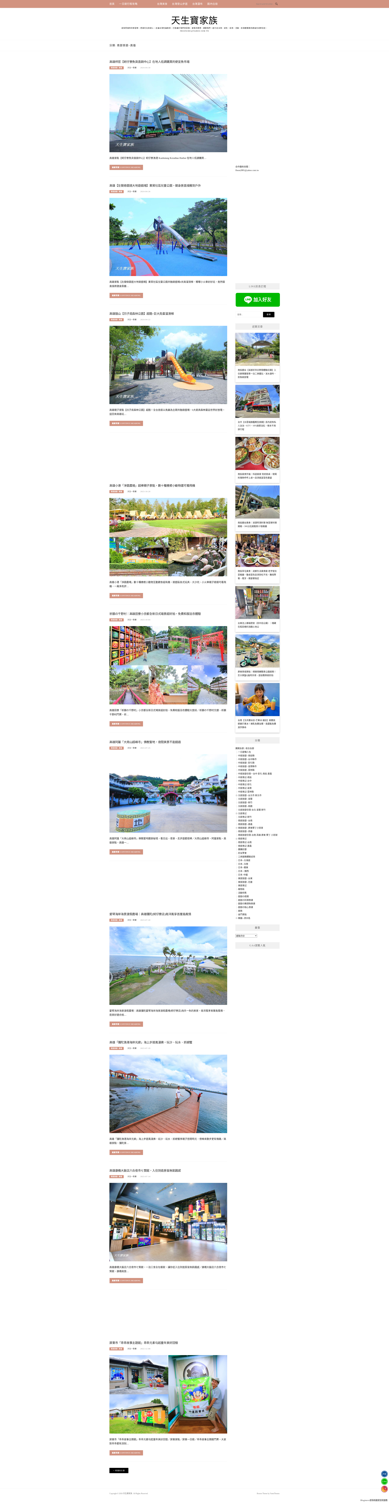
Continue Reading (130, 167)
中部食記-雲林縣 (246, 792)
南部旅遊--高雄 (116, 68)
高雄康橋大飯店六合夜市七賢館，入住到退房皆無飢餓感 (145, 1170)
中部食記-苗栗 (245, 788)
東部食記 (242, 885)
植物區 (241, 889)
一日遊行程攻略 (128, 4)
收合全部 (250, 748)
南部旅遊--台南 (245, 820)
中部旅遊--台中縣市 (247, 759)
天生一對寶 (132, 68)
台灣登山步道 (180, 4)
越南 (240, 911)
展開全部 (239, 748)
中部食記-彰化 (245, 784)
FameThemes (275, 1493)
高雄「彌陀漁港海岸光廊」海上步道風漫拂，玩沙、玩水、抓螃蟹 (150, 1042)
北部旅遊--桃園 (245, 806)
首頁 (112, 4)
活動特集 (242, 893)
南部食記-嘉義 (245, 846)
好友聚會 (242, 853)
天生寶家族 (194, 21)
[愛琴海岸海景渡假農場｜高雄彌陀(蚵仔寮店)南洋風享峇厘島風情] (168, 965)
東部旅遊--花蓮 (245, 882)
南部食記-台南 (245, 842)
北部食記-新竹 (245, 817)
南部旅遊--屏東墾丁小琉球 (250, 828)
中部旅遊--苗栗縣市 (247, 766)
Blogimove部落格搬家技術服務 (373, 1500)
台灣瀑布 (197, 4)
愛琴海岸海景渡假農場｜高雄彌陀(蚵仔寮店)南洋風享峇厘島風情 (150, 914)
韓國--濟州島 (244, 918)
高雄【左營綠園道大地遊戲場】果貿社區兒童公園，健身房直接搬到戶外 (155, 185)
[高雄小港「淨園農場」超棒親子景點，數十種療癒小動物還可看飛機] (168, 537)
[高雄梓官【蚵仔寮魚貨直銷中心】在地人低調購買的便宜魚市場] (168, 113)
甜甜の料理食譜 (245, 900)
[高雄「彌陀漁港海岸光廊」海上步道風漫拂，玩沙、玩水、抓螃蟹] (168, 1093)
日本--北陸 (243, 864)
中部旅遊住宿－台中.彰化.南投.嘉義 (255, 774)
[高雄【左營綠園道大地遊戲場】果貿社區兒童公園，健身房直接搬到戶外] (168, 237)
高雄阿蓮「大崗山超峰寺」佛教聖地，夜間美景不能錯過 (145, 742)
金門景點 (242, 914)
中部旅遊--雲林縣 (246, 770)
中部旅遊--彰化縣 (246, 763)
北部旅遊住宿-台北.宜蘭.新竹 (252, 810)
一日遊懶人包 (244, 752)
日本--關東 (243, 867)
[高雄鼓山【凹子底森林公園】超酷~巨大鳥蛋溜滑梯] (168, 365)
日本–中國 (243, 875)
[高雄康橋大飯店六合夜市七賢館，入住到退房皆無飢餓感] (168, 1222)
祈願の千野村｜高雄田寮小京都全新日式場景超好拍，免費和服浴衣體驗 (155, 613)
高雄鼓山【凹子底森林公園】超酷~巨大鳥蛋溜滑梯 (141, 313)
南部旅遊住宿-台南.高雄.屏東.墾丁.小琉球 (257, 835)
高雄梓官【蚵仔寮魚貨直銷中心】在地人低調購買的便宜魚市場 (149, 61)
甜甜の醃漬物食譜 (246, 903)
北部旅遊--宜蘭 (245, 799)
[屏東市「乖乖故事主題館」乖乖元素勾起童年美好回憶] (168, 1394)
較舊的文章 (120, 1470)
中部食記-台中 (245, 781)
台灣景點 (147, 4)
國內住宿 (212, 4)
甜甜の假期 (243, 896)
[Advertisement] (168, 459)
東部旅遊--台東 (245, 878)
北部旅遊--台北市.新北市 (250, 795)
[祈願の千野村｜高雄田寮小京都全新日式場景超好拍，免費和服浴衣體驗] (168, 665)
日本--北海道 (244, 860)
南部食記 (242, 838)
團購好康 (242, 849)
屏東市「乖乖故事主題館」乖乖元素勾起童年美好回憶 (143, 1342)
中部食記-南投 (245, 777)
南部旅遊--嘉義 (245, 824)
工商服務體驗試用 (246, 857)
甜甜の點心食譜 (245, 907)
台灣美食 (162, 4)
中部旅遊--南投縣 (246, 755)
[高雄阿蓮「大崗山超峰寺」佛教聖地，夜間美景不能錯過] (168, 793)
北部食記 (242, 813)
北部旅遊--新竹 (245, 802)
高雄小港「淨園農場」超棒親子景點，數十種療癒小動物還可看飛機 (152, 485)
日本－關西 (243, 871)
